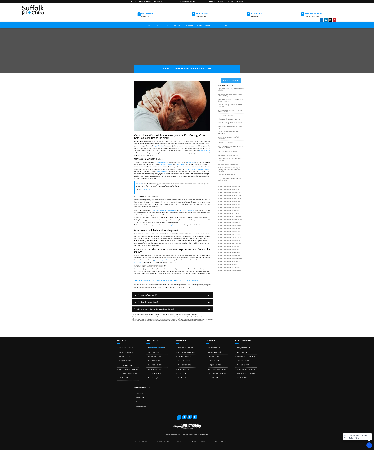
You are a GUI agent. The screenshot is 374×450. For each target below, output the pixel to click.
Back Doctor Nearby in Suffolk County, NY (230, 127)
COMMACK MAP (201, 16)
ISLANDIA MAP (255, 16)
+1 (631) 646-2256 (126, 361)
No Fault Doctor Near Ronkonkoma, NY (230, 258)
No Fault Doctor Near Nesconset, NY (229, 249)
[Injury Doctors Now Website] (187, 429)
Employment (226, 441)
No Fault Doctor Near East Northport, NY (230, 216)
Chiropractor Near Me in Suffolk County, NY (228, 138)
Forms (199, 25)
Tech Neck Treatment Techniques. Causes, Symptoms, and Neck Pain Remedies (229, 169)
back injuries (180, 164)
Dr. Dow (139, 184)
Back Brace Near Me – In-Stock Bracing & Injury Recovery (230, 100)
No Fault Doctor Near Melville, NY (228, 246)
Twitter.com (139, 393)
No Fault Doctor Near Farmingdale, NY (230, 219)
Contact (225, 25)
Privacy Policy (141, 441)
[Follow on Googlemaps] (184, 417)
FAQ (216, 25)
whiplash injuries (166, 164)
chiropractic (141, 153)
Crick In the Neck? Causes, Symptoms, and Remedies (230, 179)
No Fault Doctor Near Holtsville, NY (229, 231)
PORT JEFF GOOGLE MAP (244, 348)
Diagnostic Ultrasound (187, 210)
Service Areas (179, 441)
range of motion (158, 146)
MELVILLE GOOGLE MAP (126, 348)
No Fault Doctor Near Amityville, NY (229, 186)
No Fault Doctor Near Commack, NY (229, 201)
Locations (189, 25)
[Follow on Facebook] (322, 20)
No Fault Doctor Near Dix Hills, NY (228, 210)
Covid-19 (192, 441)
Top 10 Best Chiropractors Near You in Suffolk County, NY (230, 147)
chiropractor (191, 162)
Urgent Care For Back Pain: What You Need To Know (230, 111)
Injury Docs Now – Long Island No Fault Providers (230, 89)
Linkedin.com (140, 397)
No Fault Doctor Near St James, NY (228, 264)
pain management (160, 260)
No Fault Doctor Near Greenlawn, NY (229, 222)
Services (157, 25)
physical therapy (204, 150)
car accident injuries (161, 162)
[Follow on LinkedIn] (326, 20)
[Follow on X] (330, 20)
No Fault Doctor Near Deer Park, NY (229, 207)
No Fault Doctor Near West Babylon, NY (230, 267)
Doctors (177, 25)
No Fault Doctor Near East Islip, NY (228, 213)
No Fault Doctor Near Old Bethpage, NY (230, 252)
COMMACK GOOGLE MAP (185, 348)
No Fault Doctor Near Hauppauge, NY (229, 225)
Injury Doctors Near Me (225, 142)
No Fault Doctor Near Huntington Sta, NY (230, 234)
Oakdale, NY (146, 190)
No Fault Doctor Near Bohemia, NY (228, 189)
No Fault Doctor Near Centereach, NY (229, 195)
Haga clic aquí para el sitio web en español (227, 1)
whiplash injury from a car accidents (198, 169)
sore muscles (161, 171)
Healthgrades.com (141, 406)
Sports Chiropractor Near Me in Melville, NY (228, 132)
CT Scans (156, 210)
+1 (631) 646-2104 (155, 361)
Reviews (208, 25)
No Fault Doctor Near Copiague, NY (229, 204)
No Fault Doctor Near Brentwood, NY (229, 192)
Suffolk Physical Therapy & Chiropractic (148, 1)
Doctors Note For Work (225, 115)
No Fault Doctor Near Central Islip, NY (229, 198)
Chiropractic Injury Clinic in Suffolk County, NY (229, 159)
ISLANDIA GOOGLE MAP (214, 348)
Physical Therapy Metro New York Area (230, 123)
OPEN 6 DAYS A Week (188, 1)
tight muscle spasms (177, 225)
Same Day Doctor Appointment (228, 164)
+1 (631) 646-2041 (244, 361)
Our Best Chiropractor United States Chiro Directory (230, 95)
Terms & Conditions (160, 441)
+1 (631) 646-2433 (214, 361)
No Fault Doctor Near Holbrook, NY (229, 228)
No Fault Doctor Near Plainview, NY (229, 255)
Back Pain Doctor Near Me (226, 175)
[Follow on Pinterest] (334, 20)
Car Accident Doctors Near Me (228, 155)
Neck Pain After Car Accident (227, 151)
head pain (187, 220)
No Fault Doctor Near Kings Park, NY (229, 240)
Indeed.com (139, 402)
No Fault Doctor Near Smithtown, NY (229, 261)
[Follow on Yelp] (189, 417)
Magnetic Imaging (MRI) (168, 210)
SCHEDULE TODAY (231, 80)
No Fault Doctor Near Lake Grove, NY (229, 243)
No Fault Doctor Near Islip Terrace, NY (229, 237)
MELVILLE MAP (146, 16)
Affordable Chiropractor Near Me (229, 119)
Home (148, 25)
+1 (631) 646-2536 (185, 361)
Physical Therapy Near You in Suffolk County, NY (230, 105)
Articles (167, 25)
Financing (213, 441)
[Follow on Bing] (195, 417)
